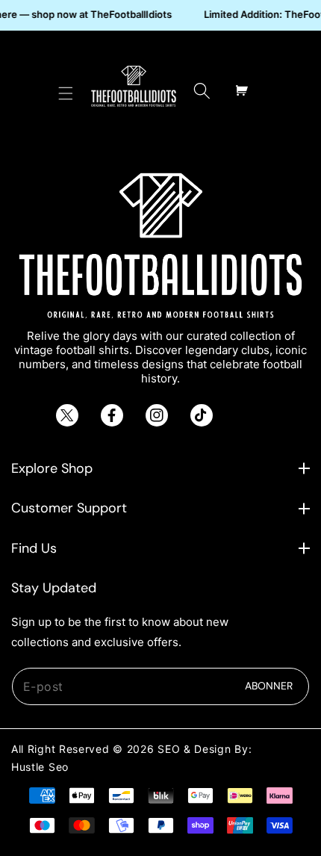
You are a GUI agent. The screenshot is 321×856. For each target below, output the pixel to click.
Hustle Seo (40, 766)
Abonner (269, 685)
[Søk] (202, 91)
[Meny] (65, 90)
